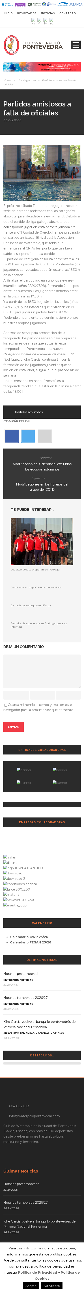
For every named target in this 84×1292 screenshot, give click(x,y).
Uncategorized (26, 80)
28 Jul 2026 (10, 1038)
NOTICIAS (48, 13)
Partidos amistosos (29, 412)
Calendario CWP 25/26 (29, 937)
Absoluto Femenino (18, 1033)
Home (7, 80)
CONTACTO (67, 13)
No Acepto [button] (52, 1286)
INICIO (8, 13)
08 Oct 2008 (12, 120)
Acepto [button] (31, 1286)
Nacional (42, 1033)
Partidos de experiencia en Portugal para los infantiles (39, 625)
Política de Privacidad (37, 1272)
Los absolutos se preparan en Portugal (35, 569)
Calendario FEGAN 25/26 (30, 942)
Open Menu (76, 45)
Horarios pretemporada (21, 974)
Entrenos (11, 980)
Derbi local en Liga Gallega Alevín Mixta (36, 587)
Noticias (26, 980)
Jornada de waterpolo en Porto (31, 605)
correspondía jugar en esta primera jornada (37, 227)
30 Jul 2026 (10, 1008)
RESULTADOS (27, 13)
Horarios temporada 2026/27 (25, 998)
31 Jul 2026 (10, 984)
